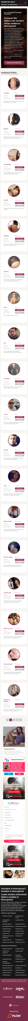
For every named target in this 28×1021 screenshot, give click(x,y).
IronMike (7, 378)
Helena (6, 271)
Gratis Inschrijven (14, 841)
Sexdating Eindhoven (20, 959)
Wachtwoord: (7, 828)
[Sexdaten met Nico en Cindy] (14, 547)
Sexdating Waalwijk (6, 955)
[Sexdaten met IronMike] (14, 369)
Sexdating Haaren (19, 920)
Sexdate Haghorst (17, 51)
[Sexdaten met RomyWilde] (14, 155)
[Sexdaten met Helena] (14, 262)
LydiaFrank (7, 592)
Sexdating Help (8, 2)
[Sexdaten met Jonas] (14, 405)
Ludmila (6, 93)
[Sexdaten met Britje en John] (14, 619)
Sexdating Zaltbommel (7, 965)
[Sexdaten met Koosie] (14, 440)
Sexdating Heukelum (20, 970)
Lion (5, 485)
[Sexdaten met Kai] (14, 333)
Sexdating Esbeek (6, 931)
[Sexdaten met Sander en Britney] (14, 690)
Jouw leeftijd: (7, 812)
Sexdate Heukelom (8, 50)
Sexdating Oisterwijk (7, 948)
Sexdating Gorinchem (7, 970)
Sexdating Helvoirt (19, 933)
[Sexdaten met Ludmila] (14, 84)
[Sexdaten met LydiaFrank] (14, 583)
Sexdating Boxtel (19, 939)
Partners (24, 981)
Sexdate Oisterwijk (16, 48)
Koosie (6, 450)
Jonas (5, 414)
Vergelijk (19, 980)
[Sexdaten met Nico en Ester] (14, 655)
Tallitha (6, 236)
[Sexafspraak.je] (14, 788)
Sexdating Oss (18, 967)
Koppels (8, 981)
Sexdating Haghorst (7, 924)
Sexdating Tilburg (19, 948)
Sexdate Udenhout (8, 53)
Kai (5, 343)
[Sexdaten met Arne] (14, 298)
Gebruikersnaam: (8, 817)
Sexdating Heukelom (7, 916)
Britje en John (8, 628)
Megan (6, 129)
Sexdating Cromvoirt (20, 942)
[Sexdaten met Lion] (14, 476)
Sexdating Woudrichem (20, 965)
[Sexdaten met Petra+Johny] (14, 512)
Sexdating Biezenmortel (8, 926)
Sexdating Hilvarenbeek (21, 926)
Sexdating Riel (18, 935)
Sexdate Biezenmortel (18, 53)
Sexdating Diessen (6, 928)
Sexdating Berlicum (6, 959)
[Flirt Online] (14, 766)
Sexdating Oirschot (6, 939)
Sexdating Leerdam (19, 972)
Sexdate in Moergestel (14, 62)
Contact (19, 981)
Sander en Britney (7, 700)
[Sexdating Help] (7, 720)
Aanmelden (19, 98)
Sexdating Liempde (19, 931)
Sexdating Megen (6, 975)
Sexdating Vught (19, 951)
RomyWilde (7, 164)
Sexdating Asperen (6, 972)
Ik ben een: (6, 807)
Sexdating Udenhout (20, 924)
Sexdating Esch (5, 933)
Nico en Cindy (8, 557)
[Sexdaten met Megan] (14, 119)
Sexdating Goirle (19, 928)
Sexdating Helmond (7, 967)
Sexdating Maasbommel (21, 975)
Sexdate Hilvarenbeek (9, 54)
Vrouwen (24, 980)
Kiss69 (6, 200)
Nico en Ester (8, 664)
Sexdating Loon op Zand (8, 942)
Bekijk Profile (20, 95)
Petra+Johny (8, 521)
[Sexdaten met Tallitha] (14, 226)
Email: (5, 823)
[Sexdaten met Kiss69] (14, 191)
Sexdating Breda (19, 961)
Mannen (4, 981)
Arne (5, 307)
